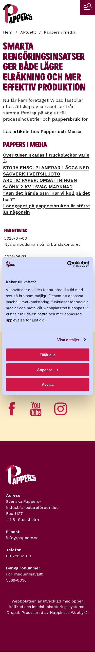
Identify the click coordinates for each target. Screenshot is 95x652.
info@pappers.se (22, 537)
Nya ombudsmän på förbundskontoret (42, 244)
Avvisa (47, 384)
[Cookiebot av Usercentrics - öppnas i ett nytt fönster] (67, 264)
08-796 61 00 (18, 556)
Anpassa (44, 370)
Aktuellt (28, 32)
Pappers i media (59, 32)
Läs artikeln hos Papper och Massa (42, 131)
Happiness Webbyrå (69, 612)
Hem (7, 32)
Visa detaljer (68, 340)
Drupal (13, 612)
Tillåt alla (47, 355)
